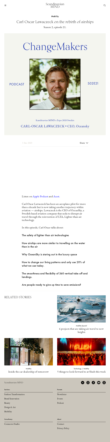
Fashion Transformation (14, 394)
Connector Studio (12, 424)
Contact (60, 424)
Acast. (56, 196)
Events (60, 399)
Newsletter (61, 394)
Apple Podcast (40, 196)
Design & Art (10, 407)
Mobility (8, 412)
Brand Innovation (11, 399)
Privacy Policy (63, 428)
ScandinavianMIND (55, 5)
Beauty (7, 403)
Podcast (60, 403)
